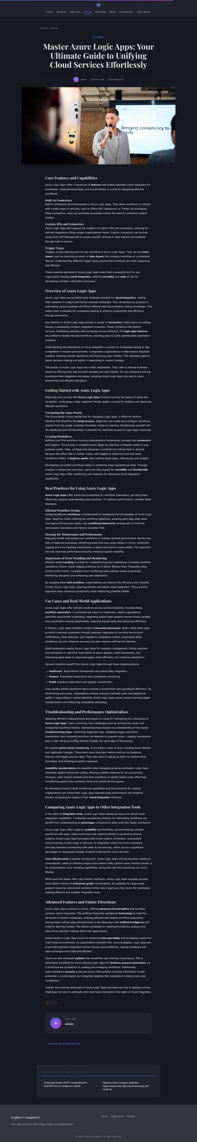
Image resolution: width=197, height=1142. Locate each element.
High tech (75, 12)
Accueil (44, 28)
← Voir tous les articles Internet (62, 1043)
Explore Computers (25, 1117)
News (112, 12)
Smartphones (126, 12)
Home (50, 12)
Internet (88, 12)
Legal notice (117, 1116)
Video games (144, 12)
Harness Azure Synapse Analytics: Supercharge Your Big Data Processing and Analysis (126, 1086)
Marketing (100, 12)
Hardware (61, 12)
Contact (131, 1116)
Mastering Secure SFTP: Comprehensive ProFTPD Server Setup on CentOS (65, 1084)
